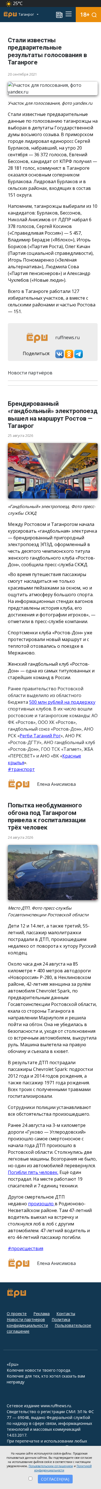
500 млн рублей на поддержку (62, 702)
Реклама (41, 1313)
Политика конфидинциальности (38, 1322)
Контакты (65, 1313)
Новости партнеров (26, 1319)
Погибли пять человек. (33, 1172)
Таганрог (27, 14)
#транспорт (21, 769)
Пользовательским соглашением (51, 1466)
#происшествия (25, 1248)
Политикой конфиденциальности (63, 1468)
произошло (41, 1204)
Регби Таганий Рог (40, 736)
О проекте (17, 1313)
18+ (84, 14)
